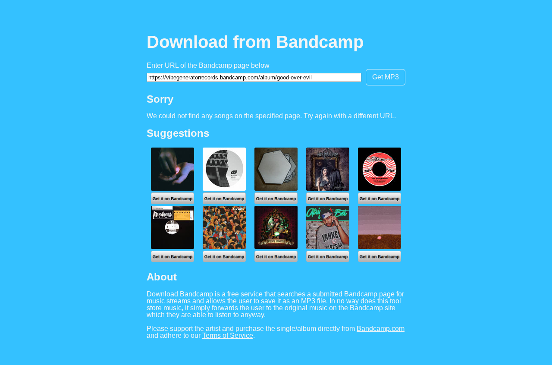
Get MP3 (385, 77)
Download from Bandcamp (255, 41)
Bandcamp (360, 294)
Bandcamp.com (381, 328)
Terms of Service (227, 335)
